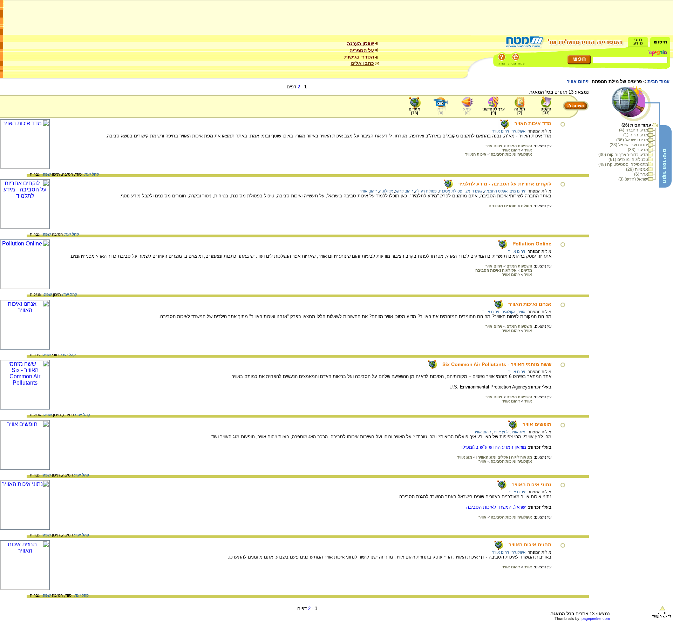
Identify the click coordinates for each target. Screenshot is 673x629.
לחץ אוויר (501, 432)
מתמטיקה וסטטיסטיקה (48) (623, 164)
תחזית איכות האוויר (530, 544)
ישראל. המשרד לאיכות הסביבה (496, 507)
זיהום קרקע (404, 191)
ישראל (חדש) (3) (633, 179)
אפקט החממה (496, 191)
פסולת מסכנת (450, 191)
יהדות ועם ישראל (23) (629, 144)
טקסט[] (546, 111)
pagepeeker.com (596, 618)
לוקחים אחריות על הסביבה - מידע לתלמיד (504, 184)
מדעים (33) (638, 149)
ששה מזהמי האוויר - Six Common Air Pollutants (496, 364)
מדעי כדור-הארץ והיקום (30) (623, 154)
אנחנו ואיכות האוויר (529, 304)
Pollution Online (531, 243)
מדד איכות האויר (533, 123)
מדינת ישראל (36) (632, 139)
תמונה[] (519, 111)
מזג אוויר (518, 432)
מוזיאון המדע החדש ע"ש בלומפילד (493, 447)
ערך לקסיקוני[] (493, 111)
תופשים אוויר (537, 424)
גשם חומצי (473, 191)
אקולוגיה (518, 131)
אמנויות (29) (637, 169)
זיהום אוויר (500, 131)
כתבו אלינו (362, 63)
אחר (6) (641, 174)
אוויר (521, 312)
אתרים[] (414, 111)
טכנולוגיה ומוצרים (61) (628, 159)
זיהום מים (517, 191)
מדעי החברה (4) (633, 130)
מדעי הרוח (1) (635, 135)
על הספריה (361, 50)
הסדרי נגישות (359, 57)
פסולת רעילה (426, 191)
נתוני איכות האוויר (531, 484)
